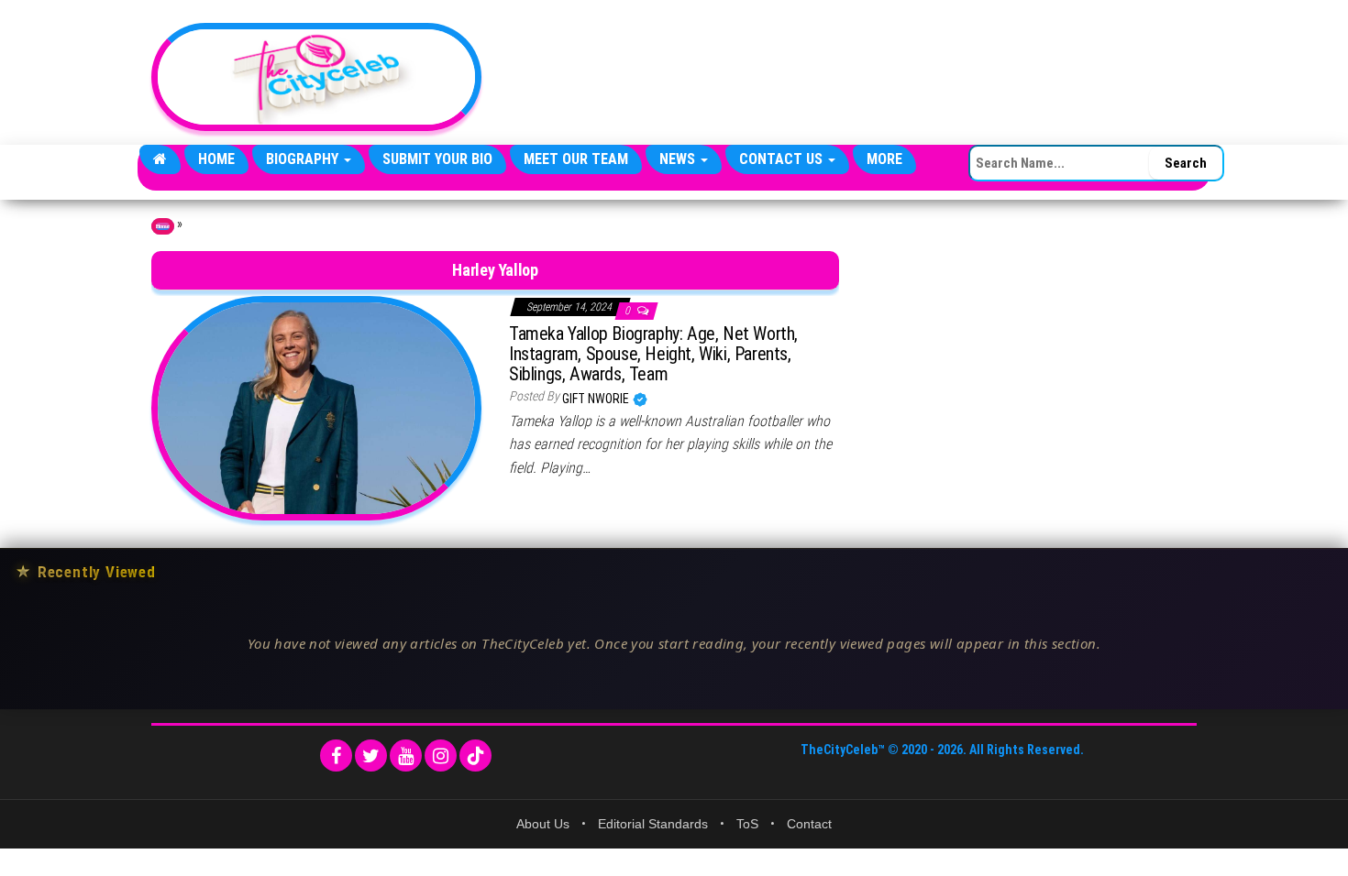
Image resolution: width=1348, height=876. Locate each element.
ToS (747, 823)
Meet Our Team (576, 159)
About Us (542, 823)
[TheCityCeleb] (160, 159)
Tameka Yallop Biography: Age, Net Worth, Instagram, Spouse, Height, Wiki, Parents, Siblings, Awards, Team (653, 354)
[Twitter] (371, 755)
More (884, 159)
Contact (809, 823)
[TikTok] (475, 755)
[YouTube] (406, 755)
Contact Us (782, 159)
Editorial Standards (653, 823)
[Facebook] (336, 755)
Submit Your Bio (437, 159)
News (679, 159)
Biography (304, 159)
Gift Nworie (597, 398)
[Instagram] (441, 755)
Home (216, 159)
